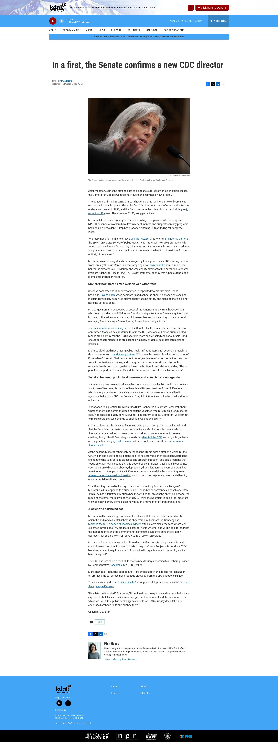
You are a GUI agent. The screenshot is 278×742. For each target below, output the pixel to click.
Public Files (145, 693)
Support (116, 30)
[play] (53, 21)
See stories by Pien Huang (120, 659)
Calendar (152, 30)
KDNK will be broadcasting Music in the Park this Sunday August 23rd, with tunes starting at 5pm (139, 37)
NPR (100, 622)
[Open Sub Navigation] (58, 30)
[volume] (61, 21)
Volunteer (134, 30)
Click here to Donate (213, 7)
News (102, 30)
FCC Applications (174, 30)
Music (89, 30)
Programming (71, 30)
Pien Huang (66, 80)
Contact (143, 687)
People (114, 693)
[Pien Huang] (94, 650)
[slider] (66, 20)
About (52, 30)
